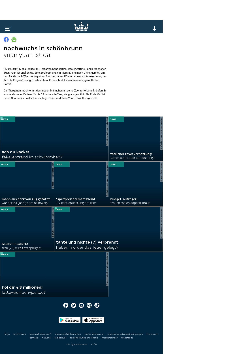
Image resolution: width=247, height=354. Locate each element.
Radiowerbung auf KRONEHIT (84, 337)
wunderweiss (80, 344)
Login (7, 334)
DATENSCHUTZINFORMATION (68, 334)
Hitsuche (46, 337)
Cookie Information (94, 334)
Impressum (152, 334)
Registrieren (19, 334)
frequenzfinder (110, 337)
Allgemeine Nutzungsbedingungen (125, 334)
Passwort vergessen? (40, 334)
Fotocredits (127, 337)
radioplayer (60, 337)
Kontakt (34, 337)
